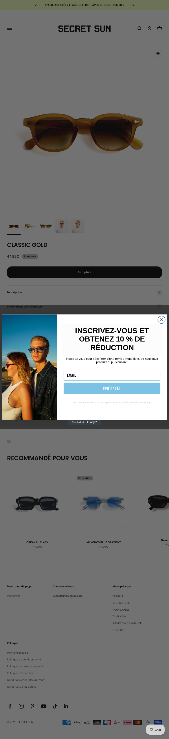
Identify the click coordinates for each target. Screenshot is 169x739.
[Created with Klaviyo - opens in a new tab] (84, 422)
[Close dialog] (161, 320)
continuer (112, 388)
